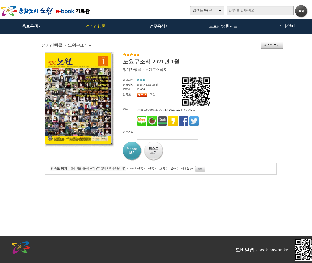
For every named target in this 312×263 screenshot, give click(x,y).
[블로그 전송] (141, 125)
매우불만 (187, 168)
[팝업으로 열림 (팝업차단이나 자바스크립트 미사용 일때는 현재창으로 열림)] (78, 143)
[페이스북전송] (183, 125)
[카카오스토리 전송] (173, 125)
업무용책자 (159, 26)
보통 (162, 168)
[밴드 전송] (162, 125)
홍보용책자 (32, 26)
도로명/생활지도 (223, 26)
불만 (173, 168)
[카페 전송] (152, 125)
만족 (151, 168)
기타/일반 (286, 26)
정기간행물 (95, 26)
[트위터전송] (194, 125)
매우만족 (137, 168)
